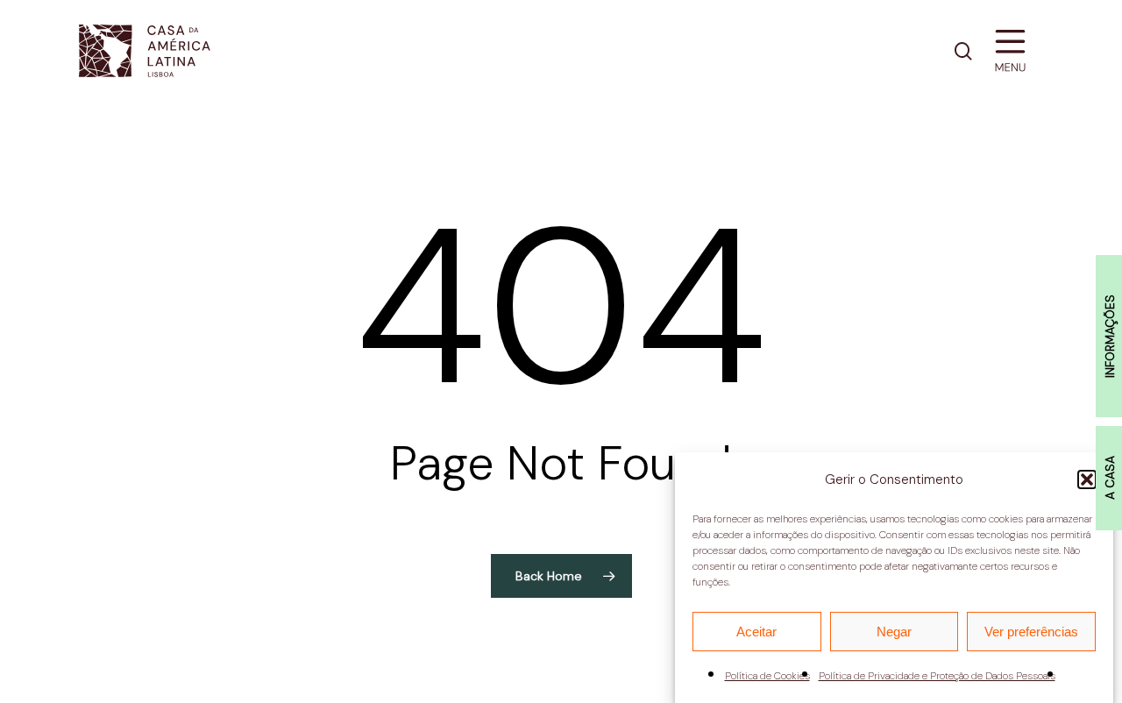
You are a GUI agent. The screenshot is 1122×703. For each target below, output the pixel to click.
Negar (894, 631)
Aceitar (756, 631)
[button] (1087, 479)
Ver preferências (1031, 631)
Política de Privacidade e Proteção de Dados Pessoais (937, 676)
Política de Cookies (767, 676)
